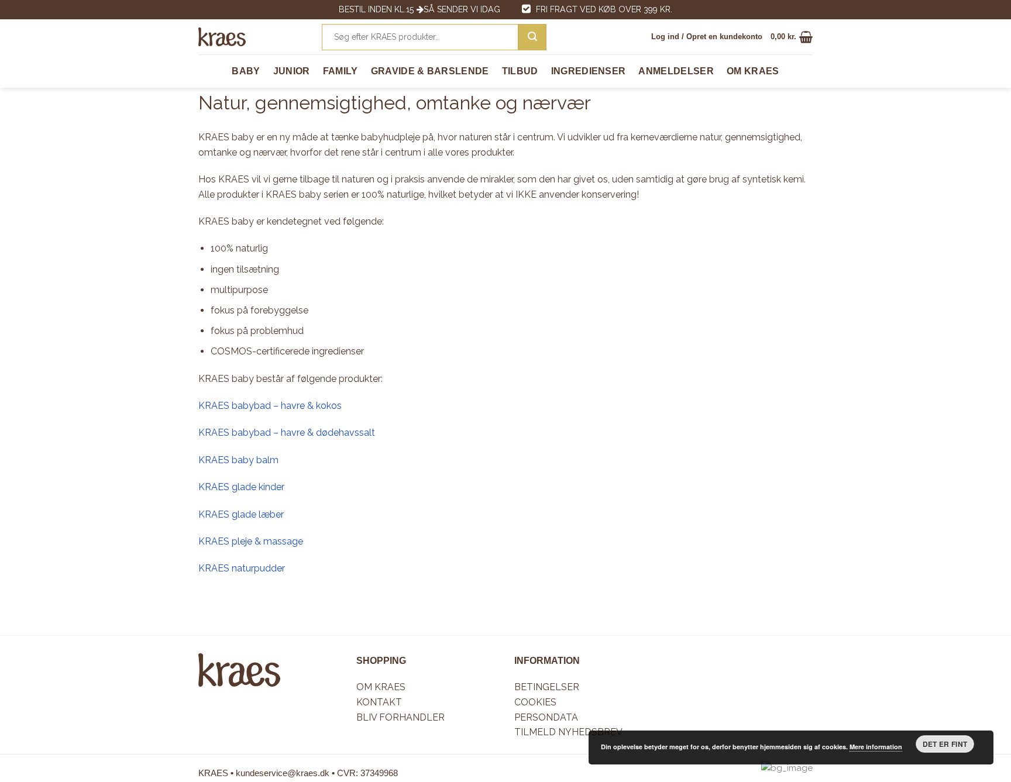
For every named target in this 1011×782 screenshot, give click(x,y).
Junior (291, 71)
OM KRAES (753, 71)
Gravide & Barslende (430, 71)
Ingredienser (588, 71)
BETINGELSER (546, 687)
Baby (246, 71)
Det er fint (945, 744)
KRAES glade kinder (241, 486)
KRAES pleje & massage (250, 541)
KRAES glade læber (241, 514)
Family (340, 71)
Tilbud (520, 71)
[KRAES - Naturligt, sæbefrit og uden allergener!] (222, 37)
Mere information (876, 746)
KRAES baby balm (238, 460)
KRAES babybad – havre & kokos (270, 405)
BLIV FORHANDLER (400, 717)
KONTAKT (379, 702)
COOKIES (535, 702)
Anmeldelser (676, 71)
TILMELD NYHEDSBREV (568, 732)
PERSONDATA (546, 717)
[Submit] (532, 37)
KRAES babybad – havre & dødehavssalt (286, 432)
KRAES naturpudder (241, 568)
